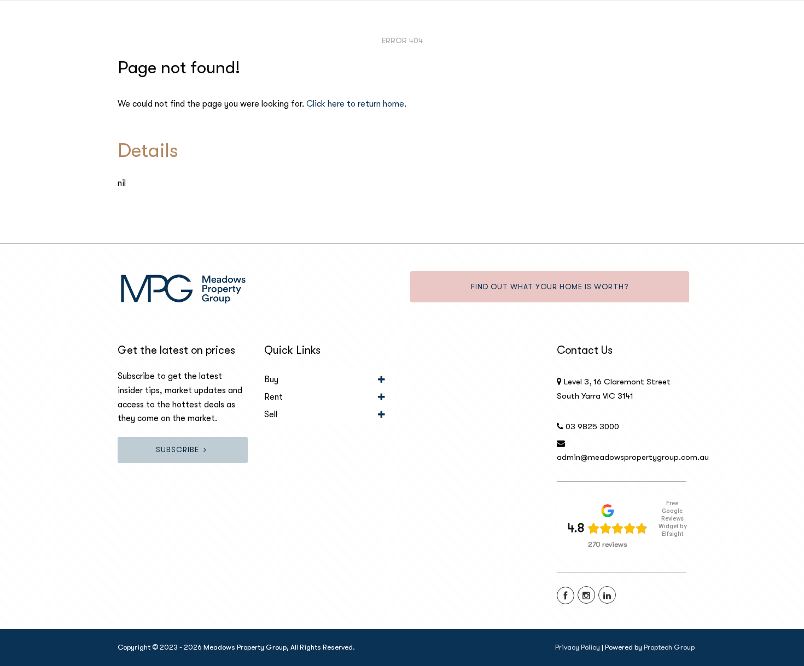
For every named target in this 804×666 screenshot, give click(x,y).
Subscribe (177, 450)
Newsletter (531, 27)
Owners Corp (707, 27)
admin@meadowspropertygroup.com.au (633, 457)
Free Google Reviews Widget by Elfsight (672, 519)
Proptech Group (669, 647)
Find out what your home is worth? (549, 287)
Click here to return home (355, 104)
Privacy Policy (577, 647)
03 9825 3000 (592, 426)
